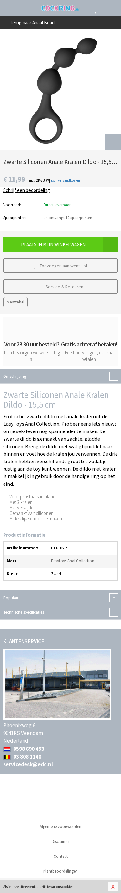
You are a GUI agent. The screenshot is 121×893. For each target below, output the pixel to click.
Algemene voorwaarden (60, 826)
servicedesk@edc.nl (28, 764)
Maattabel (15, 302)
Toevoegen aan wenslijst (63, 266)
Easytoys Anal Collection (72, 561)
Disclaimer (61, 841)
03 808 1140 (26, 756)
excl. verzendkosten (65, 180)
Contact (61, 856)
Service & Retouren (64, 287)
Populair (59, 598)
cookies (67, 886)
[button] (113, 142)
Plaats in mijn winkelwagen (53, 244)
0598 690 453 (28, 748)
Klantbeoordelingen (60, 871)
